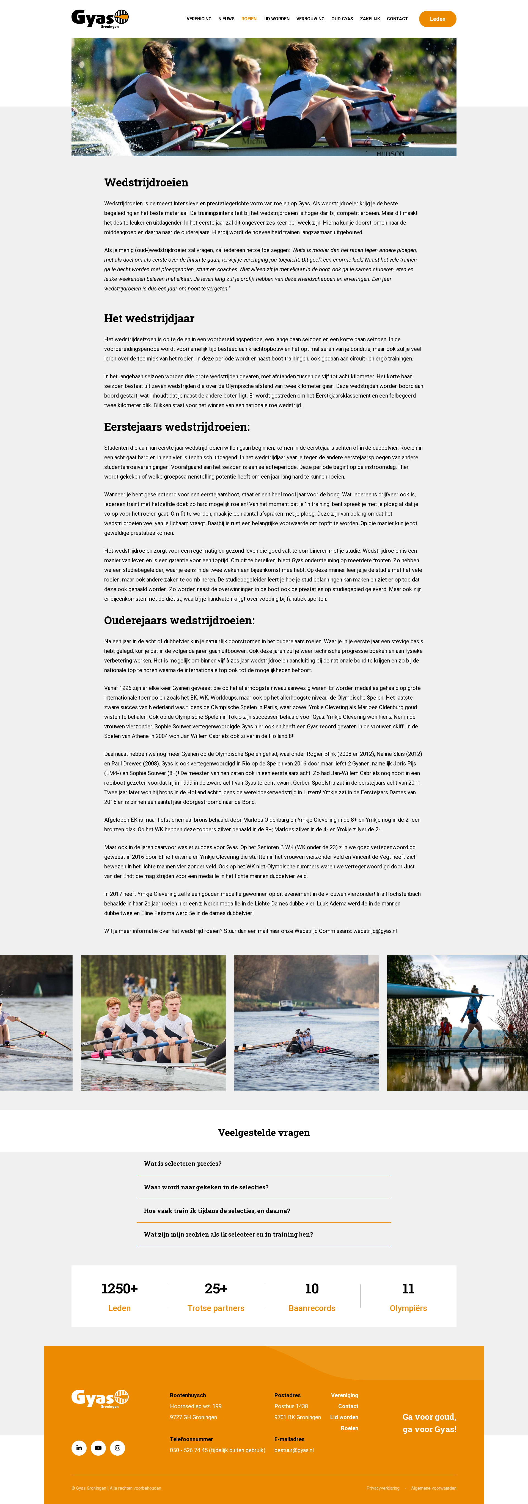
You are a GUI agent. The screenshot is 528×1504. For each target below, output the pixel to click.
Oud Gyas (342, 18)
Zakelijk (370, 18)
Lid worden (276, 18)
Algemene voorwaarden (434, 1488)
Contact (397, 18)
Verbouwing (310, 18)
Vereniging (199, 18)
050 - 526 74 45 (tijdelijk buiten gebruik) (217, 1450)
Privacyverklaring (383, 1488)
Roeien (249, 18)
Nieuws (226, 18)
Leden (438, 19)
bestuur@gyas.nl (294, 1450)
